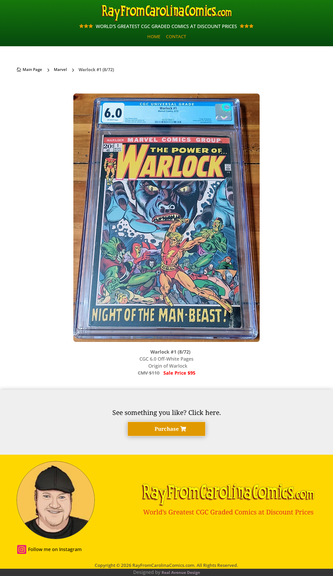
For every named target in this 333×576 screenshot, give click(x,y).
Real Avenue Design (181, 572)
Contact (176, 37)
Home (153, 37)
